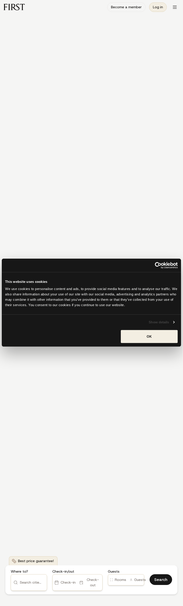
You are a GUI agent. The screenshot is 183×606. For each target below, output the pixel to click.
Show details (159, 322)
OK (149, 336)
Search (160, 579)
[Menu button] (174, 7)
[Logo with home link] (14, 7)
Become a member (126, 7)
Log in (158, 7)
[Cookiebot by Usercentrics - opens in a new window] (158, 265)
